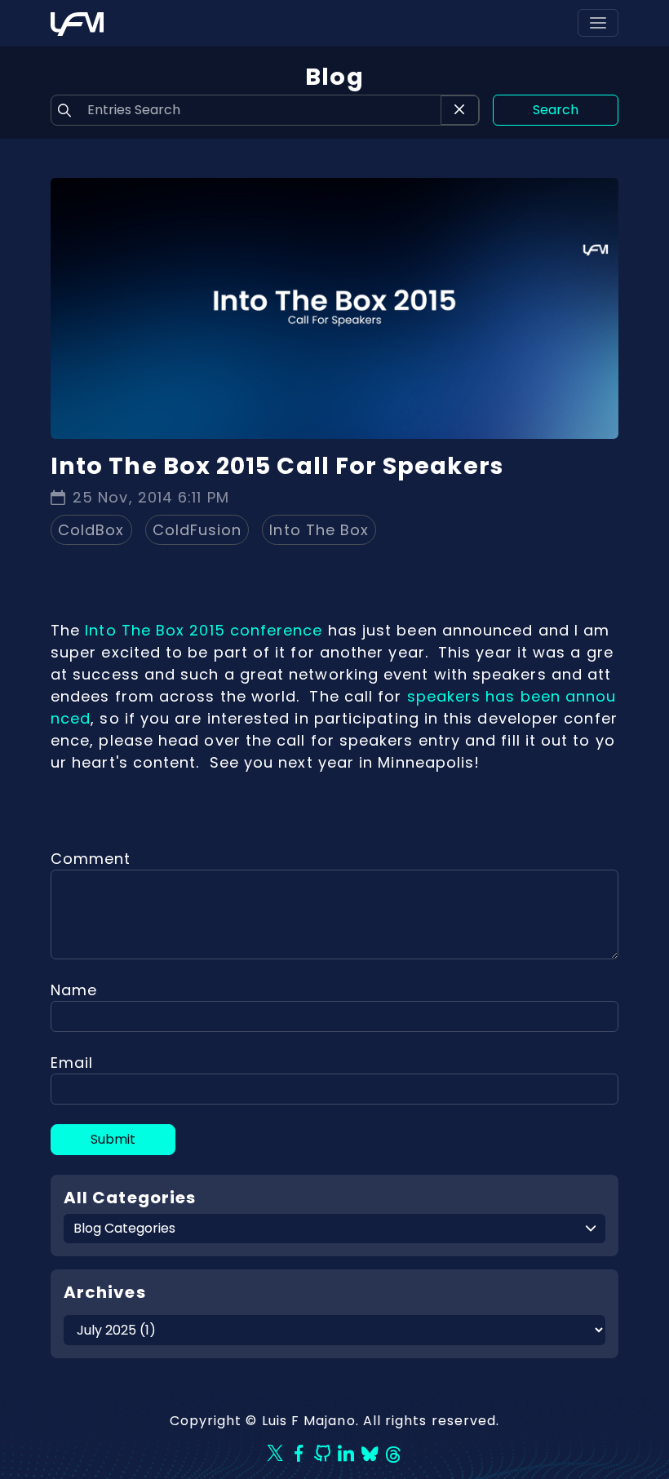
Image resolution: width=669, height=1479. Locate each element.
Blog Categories (124, 1228)
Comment (91, 858)
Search (555, 109)
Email (72, 1062)
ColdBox (91, 530)
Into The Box (319, 530)
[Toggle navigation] (598, 23)
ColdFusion (197, 530)
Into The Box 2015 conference (203, 630)
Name (74, 990)
